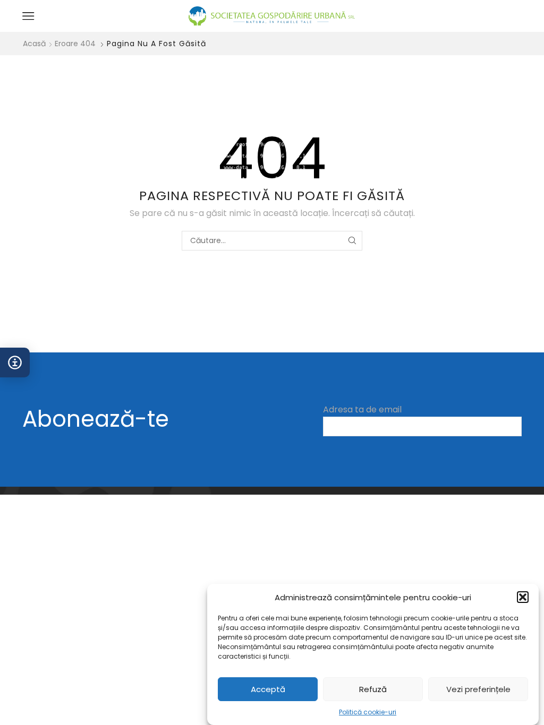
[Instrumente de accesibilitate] (15, 362)
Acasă (34, 43)
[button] (522, 597)
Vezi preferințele (478, 689)
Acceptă (268, 689)
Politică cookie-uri (367, 712)
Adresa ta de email (362, 409)
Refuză (373, 689)
